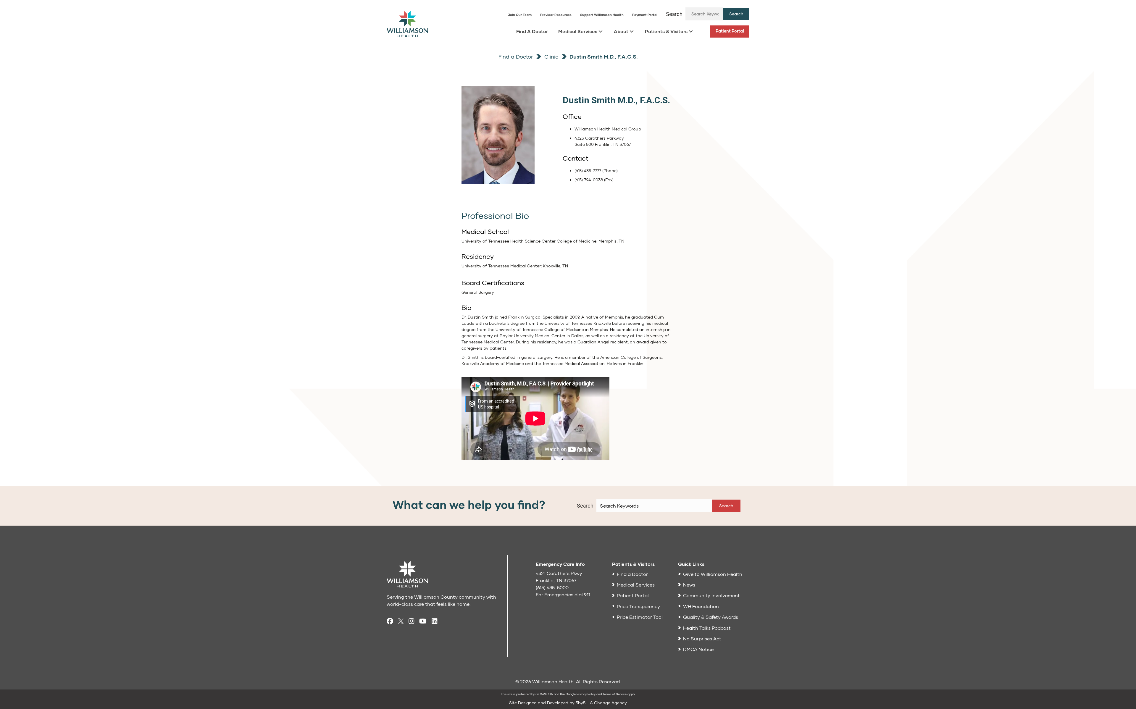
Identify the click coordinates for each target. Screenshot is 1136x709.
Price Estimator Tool (640, 617)
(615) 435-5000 (552, 587)
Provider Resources (556, 15)
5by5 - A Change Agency (601, 702)
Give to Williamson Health (712, 574)
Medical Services (577, 31)
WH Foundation (701, 606)
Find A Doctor (532, 31)
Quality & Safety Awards (710, 617)
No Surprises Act (702, 638)
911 (587, 594)
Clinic (550, 56)
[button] (736, 14)
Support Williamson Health (602, 15)
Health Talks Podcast (707, 628)
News (689, 584)
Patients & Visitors (666, 31)
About (621, 31)
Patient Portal (730, 30)
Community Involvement (711, 595)
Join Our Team (520, 15)
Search (674, 14)
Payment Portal (644, 15)
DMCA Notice (698, 649)
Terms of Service (615, 694)
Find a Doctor (515, 56)
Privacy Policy (586, 694)
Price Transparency (638, 606)
